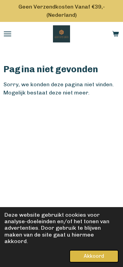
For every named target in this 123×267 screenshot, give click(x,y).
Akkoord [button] (94, 256)
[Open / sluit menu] (7, 34)
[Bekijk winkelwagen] (115, 34)
